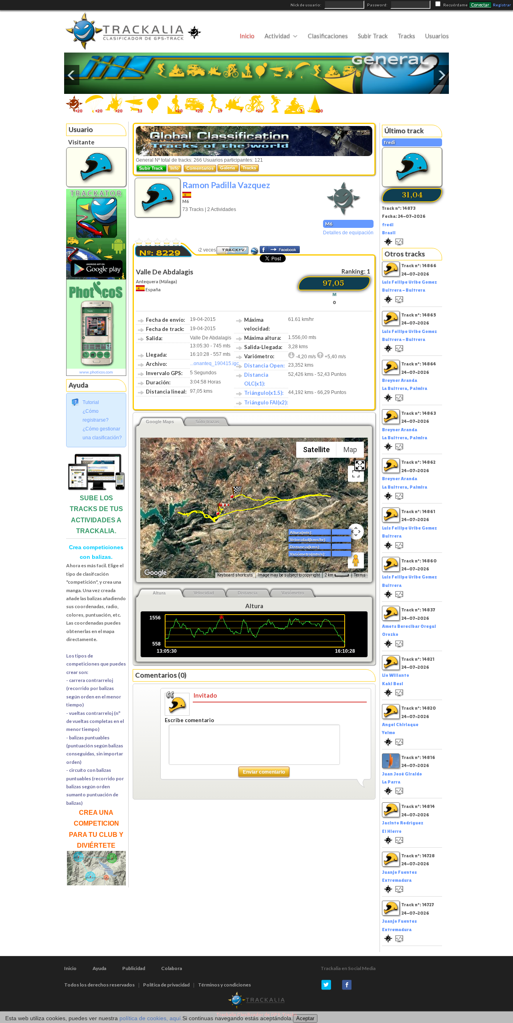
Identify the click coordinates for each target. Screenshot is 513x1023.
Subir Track (373, 35)
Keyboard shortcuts (235, 575)
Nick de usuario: (306, 5)
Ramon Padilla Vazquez (226, 185)
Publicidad (133, 968)
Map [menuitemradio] (350, 449)
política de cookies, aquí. (150, 1018)
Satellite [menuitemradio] (316, 449)
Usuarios (437, 35)
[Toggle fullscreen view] (356, 474)
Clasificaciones (328, 35)
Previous (71, 75)
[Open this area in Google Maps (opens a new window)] (155, 573)
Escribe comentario (189, 720)
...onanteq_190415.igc (214, 363)
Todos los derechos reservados (99, 985)
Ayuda (99, 968)
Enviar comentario (264, 772)
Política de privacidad (166, 985)
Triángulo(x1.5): (263, 393)
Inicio (247, 35)
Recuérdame (455, 5)
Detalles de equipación (348, 232)
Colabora (171, 968)
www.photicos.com (96, 371)
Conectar (480, 4)
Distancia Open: (264, 365)
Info (174, 168)
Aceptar (305, 1018)
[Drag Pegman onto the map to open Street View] (356, 560)
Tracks (406, 35)
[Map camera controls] (356, 532)
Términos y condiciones (224, 985)
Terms (360, 575)
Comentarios (200, 168)
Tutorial (91, 402)
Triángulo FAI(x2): (266, 402)
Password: (377, 5)
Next (441, 75)
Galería (228, 167)
